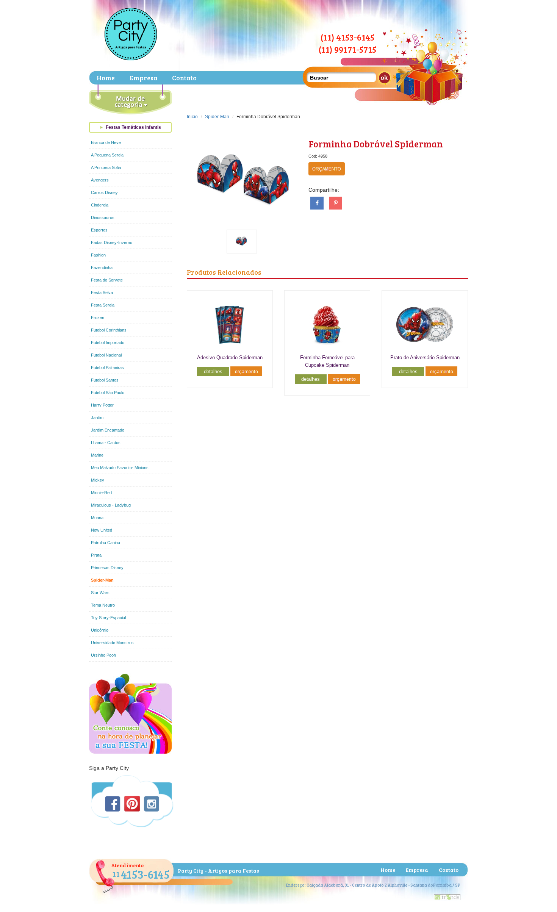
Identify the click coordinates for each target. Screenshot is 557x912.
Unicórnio (99, 630)
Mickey (97, 480)
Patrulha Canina (105, 542)
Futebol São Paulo (107, 392)
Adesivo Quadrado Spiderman (230, 357)
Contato (184, 78)
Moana (97, 517)
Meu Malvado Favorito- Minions (120, 467)
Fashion (98, 255)
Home (106, 78)
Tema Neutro (103, 605)
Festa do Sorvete (107, 280)
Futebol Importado (107, 342)
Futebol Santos (105, 380)
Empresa (143, 78)
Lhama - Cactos (105, 442)
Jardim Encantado (107, 430)
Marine (97, 455)
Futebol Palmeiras (107, 367)
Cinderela (99, 205)
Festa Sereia (102, 305)
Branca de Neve (106, 142)
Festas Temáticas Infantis (133, 127)
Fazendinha (102, 267)
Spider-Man (102, 580)
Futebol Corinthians (109, 330)
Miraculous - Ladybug (111, 505)
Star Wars (100, 592)
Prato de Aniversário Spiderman (425, 357)
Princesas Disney (107, 567)
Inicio (192, 116)
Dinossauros (102, 217)
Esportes (99, 230)
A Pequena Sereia (107, 155)
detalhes (213, 371)
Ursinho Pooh (103, 655)
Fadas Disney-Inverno (111, 242)
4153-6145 (141, 874)
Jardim (97, 417)
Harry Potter (102, 405)
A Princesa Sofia (106, 167)
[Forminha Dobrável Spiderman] (242, 177)
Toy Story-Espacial (108, 617)
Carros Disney (104, 192)
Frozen (97, 317)
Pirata (96, 555)
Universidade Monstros (112, 642)
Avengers (100, 180)
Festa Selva (102, 292)
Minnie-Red (101, 492)
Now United (101, 530)
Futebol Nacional (106, 355)
